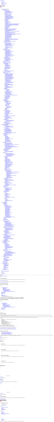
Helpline (2, 405)
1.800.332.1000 (4, 405)
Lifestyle (3, 152)
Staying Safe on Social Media (8, 141)
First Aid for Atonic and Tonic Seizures (9, 145)
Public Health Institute (7, 221)
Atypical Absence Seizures (8, 21)
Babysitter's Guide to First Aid (8, 143)
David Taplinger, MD (7, 210)
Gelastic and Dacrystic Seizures (8, 25)
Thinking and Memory (6, 119)
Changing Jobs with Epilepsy (8, 161)
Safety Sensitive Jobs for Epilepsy (8, 163)
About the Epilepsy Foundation (5, 407)
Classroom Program (7, 230)
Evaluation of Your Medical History (7, 62)
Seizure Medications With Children (8, 75)
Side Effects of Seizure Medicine (8, 79)
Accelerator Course (6, 239)
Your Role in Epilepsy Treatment (7, 72)
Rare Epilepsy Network (7, 40)
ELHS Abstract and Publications (8, 225)
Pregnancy (6, 158)
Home (2, 294)
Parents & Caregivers (5, 186)
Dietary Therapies (6, 85)
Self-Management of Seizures (7, 131)
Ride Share (6, 233)
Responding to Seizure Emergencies (7, 129)
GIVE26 (6, 248)
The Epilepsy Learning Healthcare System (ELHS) (9, 224)
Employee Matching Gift (6, 260)
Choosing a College (7, 195)
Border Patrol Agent (7, 167)
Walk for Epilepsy (6, 262)
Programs (4, 220)
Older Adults (6, 199)
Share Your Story (5, 269)
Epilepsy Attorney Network (9, 171)
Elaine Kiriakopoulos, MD (7, 211)
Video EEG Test (6, 66)
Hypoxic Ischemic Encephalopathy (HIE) (9, 51)
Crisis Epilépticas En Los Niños (8, 43)
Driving (6, 192)
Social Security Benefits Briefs (9, 177)
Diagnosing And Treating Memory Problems (9, 120)
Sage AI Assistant (5, 219)
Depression (6, 102)
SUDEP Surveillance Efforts (8, 223)
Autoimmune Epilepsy (6, 60)
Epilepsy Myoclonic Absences (8, 33)
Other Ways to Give (6, 258)
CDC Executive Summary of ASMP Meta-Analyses (7, 333)
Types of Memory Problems (8, 121)
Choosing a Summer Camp (8, 182)
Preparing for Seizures (7, 181)
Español (5, 42)
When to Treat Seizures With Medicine (9, 74)
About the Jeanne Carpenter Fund (8, 169)
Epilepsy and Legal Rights (7, 170)
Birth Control (6, 157)
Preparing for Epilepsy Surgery (8, 93)
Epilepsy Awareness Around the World (9, 247)
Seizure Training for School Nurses (8, 229)
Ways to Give (4, 256)
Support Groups (5, 242)
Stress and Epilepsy (7, 19)
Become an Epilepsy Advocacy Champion (8, 254)
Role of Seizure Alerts (7, 112)
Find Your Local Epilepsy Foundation (6, 241)
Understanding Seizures (6, 10)
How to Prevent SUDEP (7, 111)
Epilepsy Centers (5, 88)
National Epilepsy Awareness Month (8, 246)
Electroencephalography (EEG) (7, 63)
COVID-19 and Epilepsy (6, 122)
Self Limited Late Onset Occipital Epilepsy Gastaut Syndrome (11, 39)
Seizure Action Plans (6, 134)
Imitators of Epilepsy (6, 70)
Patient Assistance (7, 232)
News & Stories (3, 409)
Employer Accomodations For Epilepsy (9, 162)
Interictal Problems (7, 108)
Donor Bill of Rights (7, 257)
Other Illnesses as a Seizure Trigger (8, 17)
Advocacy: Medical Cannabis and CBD (9, 253)
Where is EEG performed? (7, 67)
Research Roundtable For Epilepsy (7, 236)
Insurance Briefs (8, 176)
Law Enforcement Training (8, 228)
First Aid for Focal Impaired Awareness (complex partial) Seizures (11, 146)
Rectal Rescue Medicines (7, 97)
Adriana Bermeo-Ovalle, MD (8, 206)
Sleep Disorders (6, 118)
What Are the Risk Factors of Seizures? (9, 12)
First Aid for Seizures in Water (8, 148)
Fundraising (5, 243)
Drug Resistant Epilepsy (7, 81)
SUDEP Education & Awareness (7, 249)
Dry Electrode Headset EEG (8, 65)
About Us (2, 202)
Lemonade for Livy (7, 244)
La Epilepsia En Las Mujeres (8, 44)
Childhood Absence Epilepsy (8, 30)
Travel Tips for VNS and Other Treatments (9, 180)
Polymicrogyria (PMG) (7, 55)
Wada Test (7, 90)
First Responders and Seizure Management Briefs (11, 175)
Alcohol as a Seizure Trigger (8, 14)
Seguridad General (7, 47)
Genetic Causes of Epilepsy (6, 57)
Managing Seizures (3, 295)
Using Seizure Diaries (7, 128)
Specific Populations (6, 197)
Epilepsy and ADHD (7, 104)
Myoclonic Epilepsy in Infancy (8, 36)
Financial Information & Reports (7, 217)
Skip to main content (2, 0)
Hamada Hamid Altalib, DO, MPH (8, 212)
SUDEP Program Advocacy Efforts (8, 222)
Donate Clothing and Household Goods (8, 259)
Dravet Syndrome (7, 31)
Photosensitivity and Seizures (8, 18)
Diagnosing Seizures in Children (8, 187)
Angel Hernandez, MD (7, 208)
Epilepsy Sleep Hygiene (7, 117)
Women (6, 198)
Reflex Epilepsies (7, 38)
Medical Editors (5, 205)
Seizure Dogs (5, 150)
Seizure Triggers (5, 13)
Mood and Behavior (6, 100)
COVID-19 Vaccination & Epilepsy (8, 123)
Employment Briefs (8, 174)
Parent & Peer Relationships (8, 194)
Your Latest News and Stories (6, 263)
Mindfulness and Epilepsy (9, 107)
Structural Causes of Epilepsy (7, 49)
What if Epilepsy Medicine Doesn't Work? (9, 82)
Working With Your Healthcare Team (6, 289)
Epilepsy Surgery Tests (7, 89)
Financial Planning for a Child (8, 178)
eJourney (4, 268)
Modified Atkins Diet (7, 87)
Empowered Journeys (6, 264)
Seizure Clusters (6, 114)
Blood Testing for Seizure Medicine (8, 77)
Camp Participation (7, 184)
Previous (1, 336)
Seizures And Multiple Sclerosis (8, 53)
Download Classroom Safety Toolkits (4, 280)
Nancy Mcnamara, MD (7, 214)
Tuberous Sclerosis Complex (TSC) (8, 56)
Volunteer (2, 412)
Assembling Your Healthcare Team (7, 71)
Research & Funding (5, 234)
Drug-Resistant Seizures (7, 26)
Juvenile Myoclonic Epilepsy (8, 35)
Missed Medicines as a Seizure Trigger (9, 16)
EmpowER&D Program (6, 240)
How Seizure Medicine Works (8, 76)
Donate (2, 3)
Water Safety (6, 183)
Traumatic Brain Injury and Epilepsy (8, 54)
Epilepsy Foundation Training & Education (8, 227)
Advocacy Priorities (6, 250)
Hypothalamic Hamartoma (7, 50)
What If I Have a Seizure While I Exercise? (10, 154)
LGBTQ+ (6, 201)
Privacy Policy (3, 419)
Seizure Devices (5, 83)
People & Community (6, 267)
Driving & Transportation (6, 185)
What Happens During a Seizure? (8, 11)
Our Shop (5, 218)
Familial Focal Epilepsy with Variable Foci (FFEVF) (10, 29)
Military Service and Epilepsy (8, 166)
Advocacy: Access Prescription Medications (9, 252)
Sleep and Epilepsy (6, 116)
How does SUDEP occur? (7, 110)
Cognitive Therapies (7, 101)
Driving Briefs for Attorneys (9, 173)
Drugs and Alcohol (7, 193)
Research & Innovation (6, 265)
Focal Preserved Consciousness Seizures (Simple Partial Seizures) (11, 24)
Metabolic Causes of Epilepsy (7, 58)
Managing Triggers (6, 125)
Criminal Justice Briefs (8, 172)
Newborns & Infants (6, 191)
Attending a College (7, 196)
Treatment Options (7, 190)
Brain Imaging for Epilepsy (6, 68)
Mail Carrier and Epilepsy (7, 168)
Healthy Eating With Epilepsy (8, 155)
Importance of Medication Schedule (8, 78)
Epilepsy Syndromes (6, 28)
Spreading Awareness (6, 245)
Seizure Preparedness (5, 133)
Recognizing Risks (7, 137)
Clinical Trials (5, 99)
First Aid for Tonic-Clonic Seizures (8, 147)
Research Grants (6, 235)
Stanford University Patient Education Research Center (7, 332)
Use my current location (4, 4)
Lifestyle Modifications (7, 126)
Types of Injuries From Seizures (8, 140)
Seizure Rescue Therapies (6, 95)
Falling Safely (6, 136)
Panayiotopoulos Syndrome (8, 37)
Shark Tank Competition (6, 237)
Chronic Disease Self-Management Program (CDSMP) (10, 132)
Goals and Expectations (7, 91)
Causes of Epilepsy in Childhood (8, 189)
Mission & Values (6, 203)
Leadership (5, 204)
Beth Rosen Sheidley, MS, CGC (8, 209)
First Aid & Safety (3, 292)
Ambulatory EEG (7, 64)
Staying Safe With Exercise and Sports (9, 138)
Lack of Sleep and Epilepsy (8, 15)
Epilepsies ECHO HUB (6, 231)
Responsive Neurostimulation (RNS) (8, 84)
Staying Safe (5, 135)
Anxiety (6, 109)
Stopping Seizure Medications (8, 80)
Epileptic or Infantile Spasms (8, 22)
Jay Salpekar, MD (7, 213)
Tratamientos (6, 48)
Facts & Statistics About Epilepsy (7, 41)
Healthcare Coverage (7, 160)
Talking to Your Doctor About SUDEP (9, 113)
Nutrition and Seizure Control (9, 156)
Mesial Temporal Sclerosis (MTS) (8, 52)
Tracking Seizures (6, 127)
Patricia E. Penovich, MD (7, 207)
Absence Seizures (7, 20)
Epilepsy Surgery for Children (8, 94)
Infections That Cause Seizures (7, 61)
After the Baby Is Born (7, 159)
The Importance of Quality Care (8, 130)
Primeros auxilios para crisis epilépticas (9, 45)
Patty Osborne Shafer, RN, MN (8, 216)
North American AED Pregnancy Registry (9, 73)
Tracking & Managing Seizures (5, 287)
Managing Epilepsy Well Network (7, 306)
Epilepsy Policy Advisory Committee (7, 255)
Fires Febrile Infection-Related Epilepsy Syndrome (10, 34)
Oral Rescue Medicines (7, 96)
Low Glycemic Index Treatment (8, 86)
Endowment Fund (6, 261)
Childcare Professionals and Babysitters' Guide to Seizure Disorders (12, 144)
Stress (5, 105)
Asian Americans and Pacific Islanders (9, 200)
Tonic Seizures (6, 27)
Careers (2, 408)
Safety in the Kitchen (7, 139)
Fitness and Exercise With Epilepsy (8, 153)
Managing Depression (8, 103)
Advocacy (5, 266)
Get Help (2, 1)
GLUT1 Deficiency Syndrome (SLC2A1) (9, 59)
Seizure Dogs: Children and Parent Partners (9, 151)
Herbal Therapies (7, 98)
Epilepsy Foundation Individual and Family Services (9, 226)
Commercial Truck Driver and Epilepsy (9, 164)
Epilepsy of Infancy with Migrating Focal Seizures (10, 32)
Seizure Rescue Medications (7, 149)
